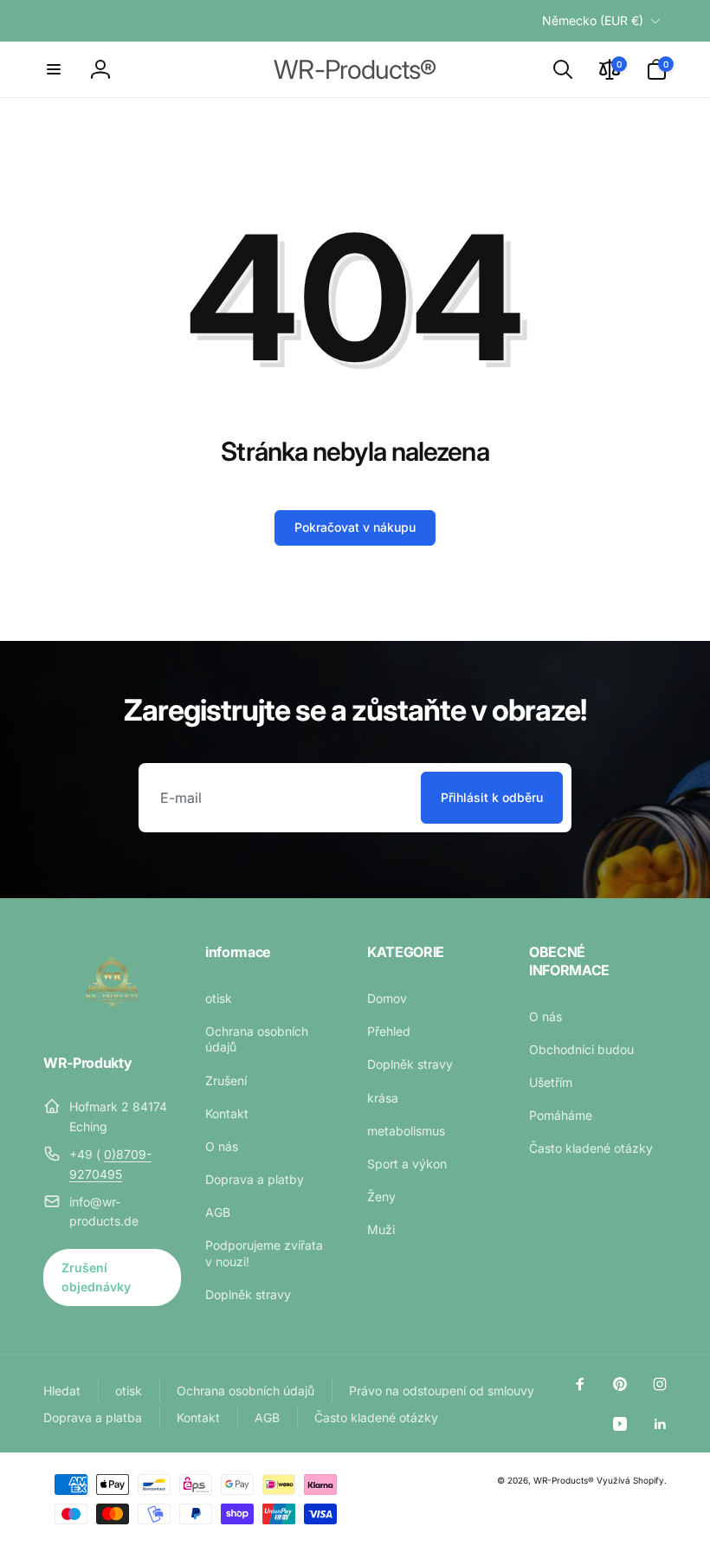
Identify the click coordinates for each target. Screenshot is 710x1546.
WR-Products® (563, 1480)
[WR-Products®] (112, 1016)
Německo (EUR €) (592, 20)
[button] (54, 69)
